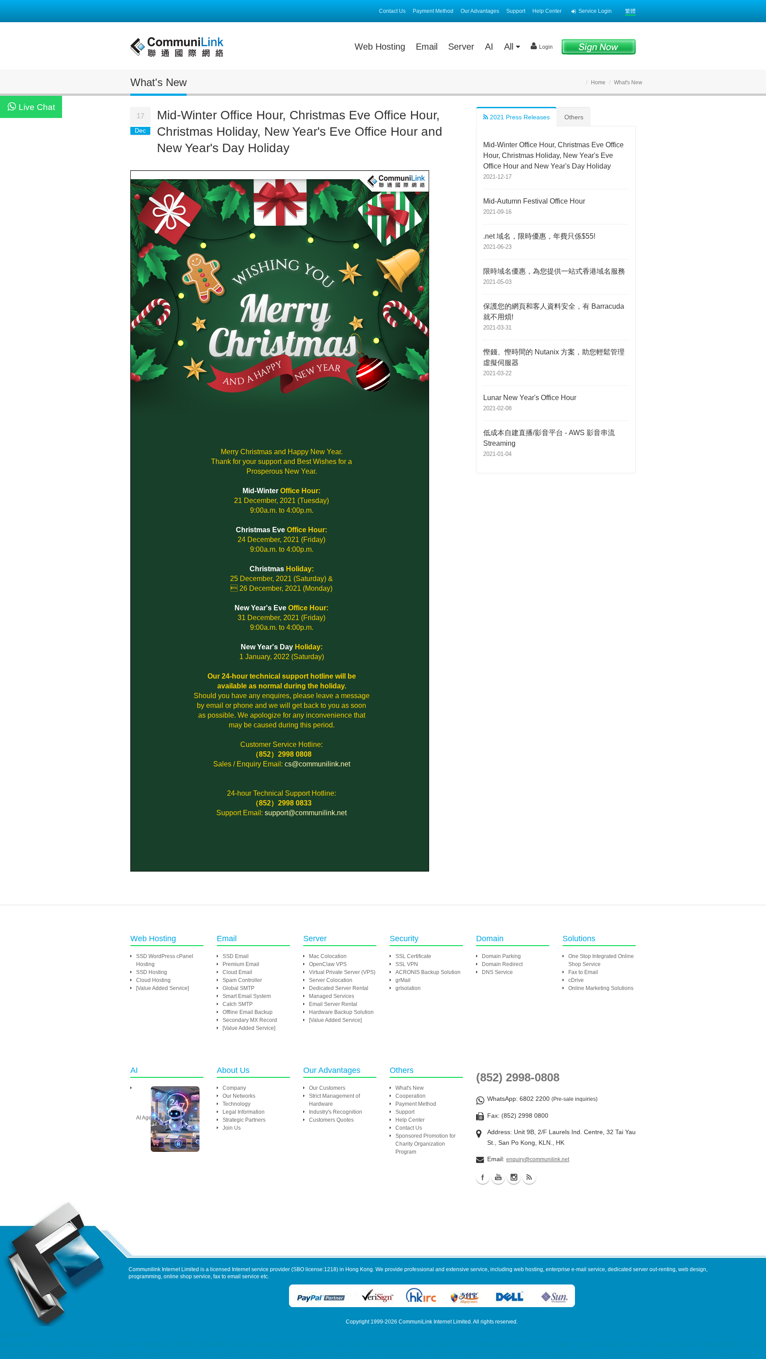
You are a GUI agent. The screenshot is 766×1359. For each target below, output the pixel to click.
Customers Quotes (331, 1120)
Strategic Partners (244, 1120)
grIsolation (408, 988)
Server (461, 46)
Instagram (513, 1177)
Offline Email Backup (248, 1012)
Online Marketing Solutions (600, 988)
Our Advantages (480, 11)
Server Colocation (330, 980)
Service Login (595, 11)
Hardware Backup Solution (341, 1012)
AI (489, 46)
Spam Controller (242, 980)
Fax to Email (583, 972)
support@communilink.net (306, 813)
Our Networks (239, 1096)
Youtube (498, 1177)
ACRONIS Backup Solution (428, 972)
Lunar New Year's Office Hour (529, 397)
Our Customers (327, 1088)
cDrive (576, 980)
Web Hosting (380, 46)
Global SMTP (238, 988)
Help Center (547, 11)
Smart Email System (247, 996)
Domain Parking (501, 956)
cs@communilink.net (317, 764)
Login (546, 47)
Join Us (232, 1128)
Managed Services (331, 996)
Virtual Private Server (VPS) (342, 972)
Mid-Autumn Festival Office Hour (534, 201)
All (510, 46)
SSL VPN (406, 964)
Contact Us (392, 11)
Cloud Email (237, 972)
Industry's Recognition (335, 1112)
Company (234, 1088)
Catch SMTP (238, 1004)
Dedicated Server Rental (338, 988)
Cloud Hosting (153, 980)
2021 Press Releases (519, 117)
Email (427, 46)
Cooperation (410, 1096)
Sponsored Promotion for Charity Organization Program (425, 1144)
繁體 (630, 11)
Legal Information (244, 1112)
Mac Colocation (328, 956)
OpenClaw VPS (328, 964)
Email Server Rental (333, 1004)
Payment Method (433, 11)
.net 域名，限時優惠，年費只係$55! (539, 236)
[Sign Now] (599, 46)
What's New (409, 1088)
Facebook (482, 1177)
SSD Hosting (151, 972)
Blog (529, 1177)
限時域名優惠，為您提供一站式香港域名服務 (554, 271)
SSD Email (236, 956)
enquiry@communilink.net (537, 1159)
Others (573, 117)
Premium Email (241, 964)
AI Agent (146, 1118)
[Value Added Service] (162, 988)
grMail (402, 980)
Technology (236, 1104)
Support (515, 11)
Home (598, 82)
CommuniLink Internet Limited (435, 1322)
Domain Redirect (502, 964)
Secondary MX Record (250, 1020)
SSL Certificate (413, 956)
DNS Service (497, 972)
